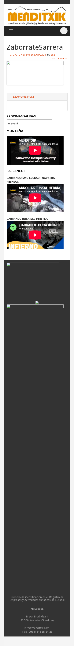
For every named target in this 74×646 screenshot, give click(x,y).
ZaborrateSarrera (23, 96)
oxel (53, 54)
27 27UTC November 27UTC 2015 (28, 54)
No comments (60, 58)
